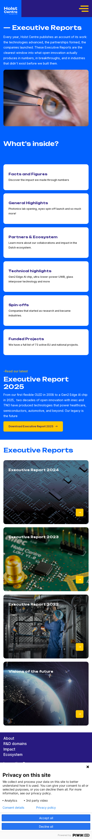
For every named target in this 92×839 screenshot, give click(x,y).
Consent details (13, 807)
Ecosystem (12, 754)
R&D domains (15, 744)
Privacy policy (46, 807)
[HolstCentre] (10, 10)
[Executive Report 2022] (79, 647)
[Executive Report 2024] (79, 512)
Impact (9, 749)
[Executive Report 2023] (79, 579)
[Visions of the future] (79, 714)
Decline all (46, 826)
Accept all (46, 818)
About (8, 738)
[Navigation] (84, 8)
